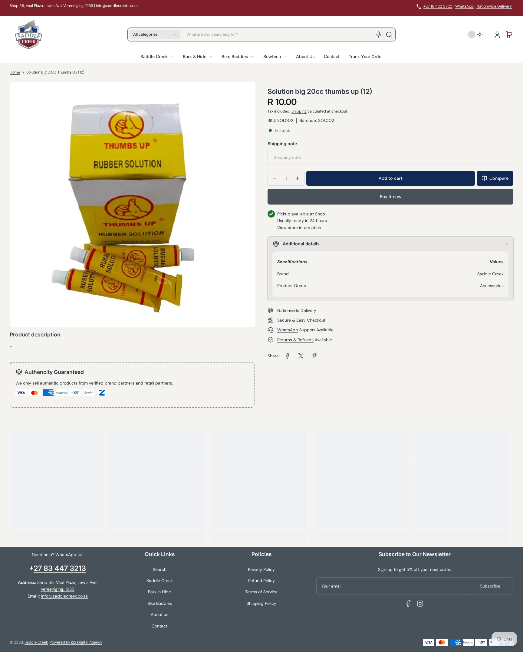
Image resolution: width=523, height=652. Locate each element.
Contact (159, 626)
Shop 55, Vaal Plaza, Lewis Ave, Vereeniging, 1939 (51, 5)
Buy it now (390, 196)
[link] (287, 355)
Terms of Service (261, 592)
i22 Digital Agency (86, 642)
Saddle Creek (159, 580)
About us (159, 614)
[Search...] (389, 34)
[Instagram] (420, 603)
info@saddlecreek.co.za (117, 5)
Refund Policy (261, 580)
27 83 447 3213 (60, 568)
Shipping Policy (261, 603)
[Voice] (378, 34)
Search (159, 569)
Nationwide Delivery (494, 6)
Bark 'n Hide (159, 592)
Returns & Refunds (295, 339)
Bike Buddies (159, 603)
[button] (155, 34)
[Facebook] (408, 603)
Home (15, 72)
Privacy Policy (261, 569)
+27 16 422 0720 (437, 6)
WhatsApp (464, 6)
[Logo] (28, 34)
